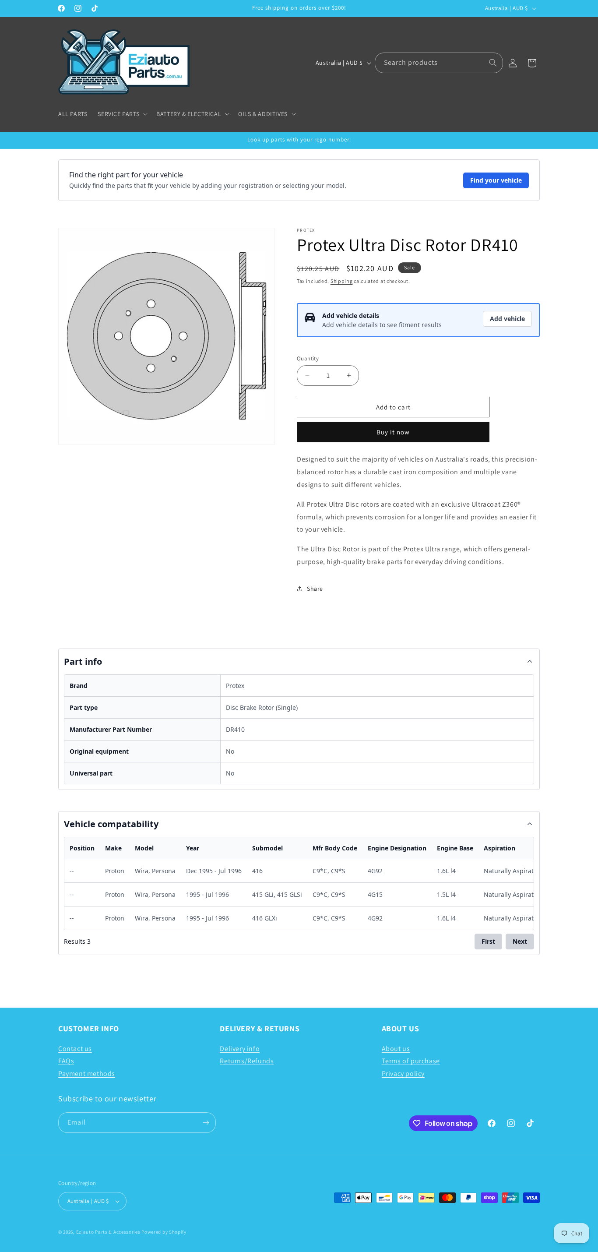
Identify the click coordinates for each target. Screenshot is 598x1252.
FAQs (66, 1060)
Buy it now (393, 432)
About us (396, 1048)
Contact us (75, 1048)
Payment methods (86, 1073)
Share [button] (315, 588)
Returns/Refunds (247, 1060)
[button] (121, 114)
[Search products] (493, 62)
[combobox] (439, 63)
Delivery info (240, 1048)
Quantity (308, 358)
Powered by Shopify (163, 1232)
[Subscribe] (205, 1122)
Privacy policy (403, 1073)
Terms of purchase (411, 1060)
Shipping (342, 281)
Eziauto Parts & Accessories (108, 1232)
